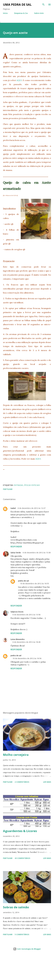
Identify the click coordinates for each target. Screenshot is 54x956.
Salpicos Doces (17, 611)
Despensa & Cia (21, 13)
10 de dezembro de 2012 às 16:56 (27, 658)
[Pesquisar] (43, 4)
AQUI (19, 80)
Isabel (13, 508)
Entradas (18, 485)
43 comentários (22, 858)
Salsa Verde (16, 552)
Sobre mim (39, 13)
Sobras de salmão (16, 907)
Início (5, 13)
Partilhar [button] (7, 489)
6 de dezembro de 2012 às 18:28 (26, 642)
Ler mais (47, 782)
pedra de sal (23, 581)
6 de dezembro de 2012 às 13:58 (26, 614)
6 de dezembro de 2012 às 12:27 (31, 508)
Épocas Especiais (32, 485)
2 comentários (22, 782)
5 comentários (22, 934)
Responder (16, 546)
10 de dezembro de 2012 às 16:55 (34, 583)
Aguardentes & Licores (20, 831)
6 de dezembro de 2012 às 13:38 (36, 552)
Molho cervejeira (16, 755)
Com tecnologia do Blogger (28, 949)
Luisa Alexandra (17, 639)
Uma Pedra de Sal (17, 4)
